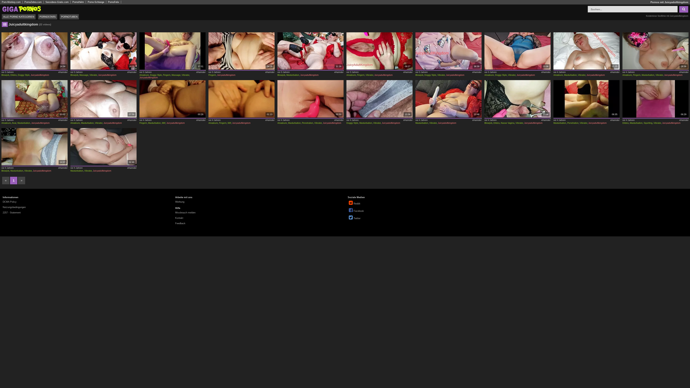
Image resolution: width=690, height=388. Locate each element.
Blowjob (5, 75)
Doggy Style (24, 75)
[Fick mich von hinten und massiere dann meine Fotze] (172, 51)
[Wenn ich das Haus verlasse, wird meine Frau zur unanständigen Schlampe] (655, 51)
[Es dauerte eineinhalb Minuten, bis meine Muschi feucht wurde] (241, 51)
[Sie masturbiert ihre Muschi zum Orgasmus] (34, 146)
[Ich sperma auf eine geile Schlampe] (448, 51)
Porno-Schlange (96, 2)
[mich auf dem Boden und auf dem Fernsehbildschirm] (586, 51)
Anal (14, 123)
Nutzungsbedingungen (14, 207)
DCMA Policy (10, 201)
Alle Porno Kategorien (18, 16)
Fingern (167, 75)
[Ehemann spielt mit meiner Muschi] (379, 98)
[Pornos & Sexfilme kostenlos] (21, 8)
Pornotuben (69, 16)
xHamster (63, 72)
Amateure (144, 75)
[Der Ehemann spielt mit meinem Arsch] (34, 98)
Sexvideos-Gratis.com (57, 2)
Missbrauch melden (185, 212)
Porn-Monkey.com (11, 2)
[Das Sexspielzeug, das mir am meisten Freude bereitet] (103, 98)
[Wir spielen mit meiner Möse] (310, 51)
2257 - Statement (12, 212)
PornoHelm (78, 2)
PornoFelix (113, 2)
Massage (83, 75)
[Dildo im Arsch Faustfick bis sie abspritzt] (655, 98)
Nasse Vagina (507, 123)
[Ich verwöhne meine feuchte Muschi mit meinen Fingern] (241, 98)
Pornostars (48, 16)
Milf (163, 123)
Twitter (357, 218)
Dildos (13, 75)
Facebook (359, 211)
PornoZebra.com (33, 2)
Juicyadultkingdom (40, 75)
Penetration (307, 123)
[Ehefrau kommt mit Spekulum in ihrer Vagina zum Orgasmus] (517, 98)
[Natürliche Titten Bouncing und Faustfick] (586, 98)
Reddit (357, 203)
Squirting (648, 123)
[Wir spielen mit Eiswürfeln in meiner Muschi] (448, 98)
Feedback (180, 223)
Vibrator (93, 75)
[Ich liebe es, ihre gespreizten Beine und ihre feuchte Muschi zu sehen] (517, 51)
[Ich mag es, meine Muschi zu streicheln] (172, 98)
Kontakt (179, 218)
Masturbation (292, 75)
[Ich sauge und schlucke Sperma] (34, 51)
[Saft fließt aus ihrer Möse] (379, 51)
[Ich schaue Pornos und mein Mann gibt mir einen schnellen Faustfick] (310, 98)
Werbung (179, 201)
